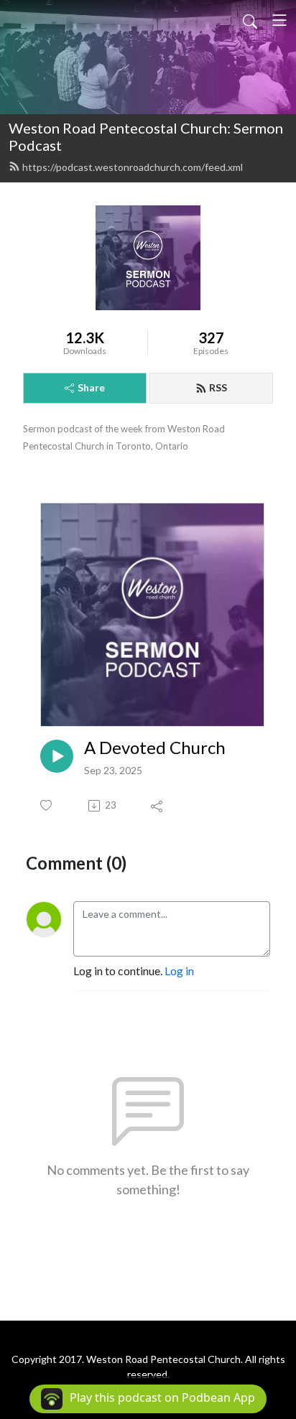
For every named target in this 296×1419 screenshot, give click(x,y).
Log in (179, 970)
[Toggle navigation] (279, 20)
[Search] (250, 20)
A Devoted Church (155, 748)
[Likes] (47, 805)
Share (91, 387)
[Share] (157, 806)
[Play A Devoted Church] (56, 756)
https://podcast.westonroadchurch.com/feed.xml (132, 167)
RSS (218, 387)
